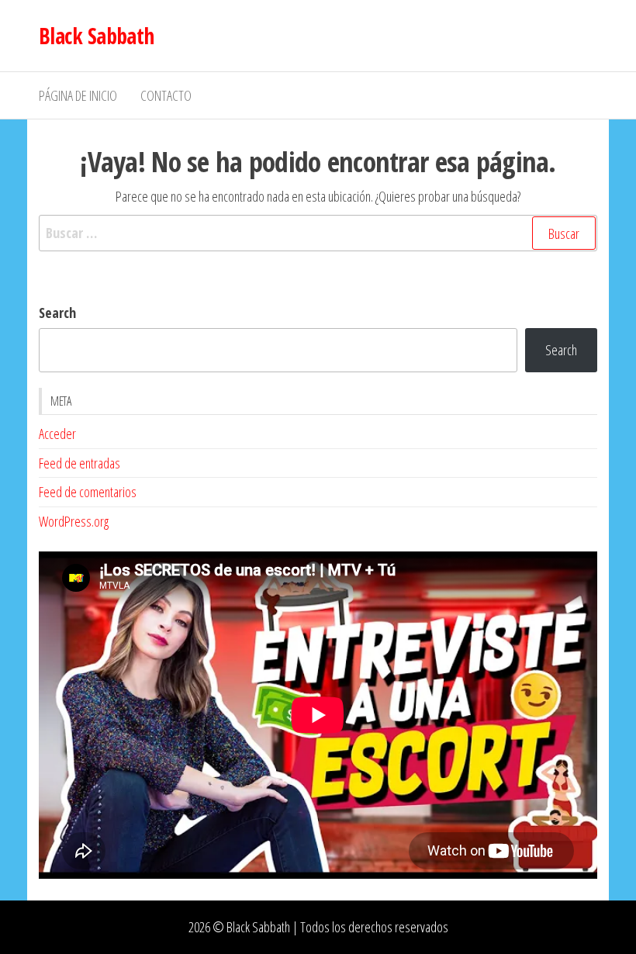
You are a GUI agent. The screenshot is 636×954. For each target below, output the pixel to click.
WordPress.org (74, 521)
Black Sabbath (96, 35)
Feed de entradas (79, 463)
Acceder (57, 433)
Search (57, 312)
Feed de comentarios (88, 491)
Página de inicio (78, 95)
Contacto (166, 95)
